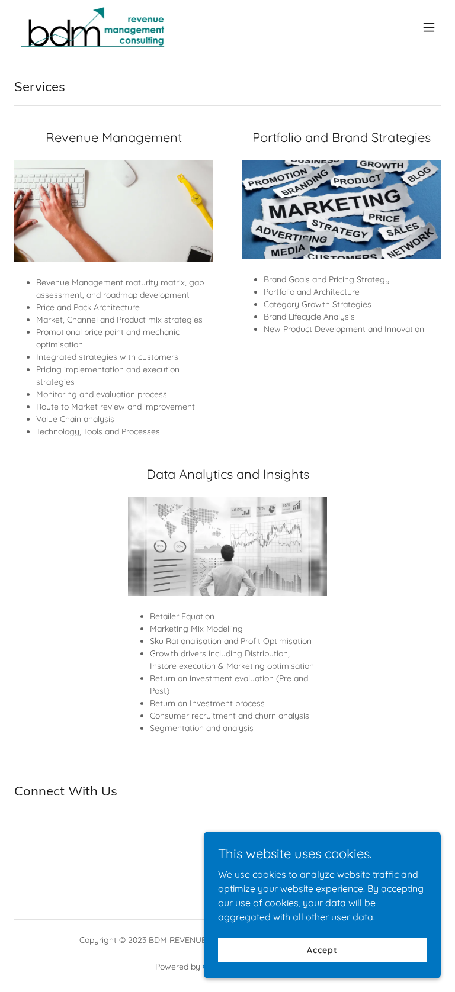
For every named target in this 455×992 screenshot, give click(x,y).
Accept (322, 949)
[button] (429, 27)
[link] (92, 27)
